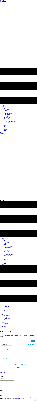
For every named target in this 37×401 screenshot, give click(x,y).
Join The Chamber (24, 364)
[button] (2, 132)
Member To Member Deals (26, 363)
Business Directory (5, 363)
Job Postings (32, 363)
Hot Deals (20, 363)
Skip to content (2, 0)
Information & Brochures (17, 364)
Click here (26, 335)
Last (1, 392)
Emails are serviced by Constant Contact (20, 398)
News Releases (11, 363)
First (1, 390)
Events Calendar (15, 363)
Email (1, 393)
